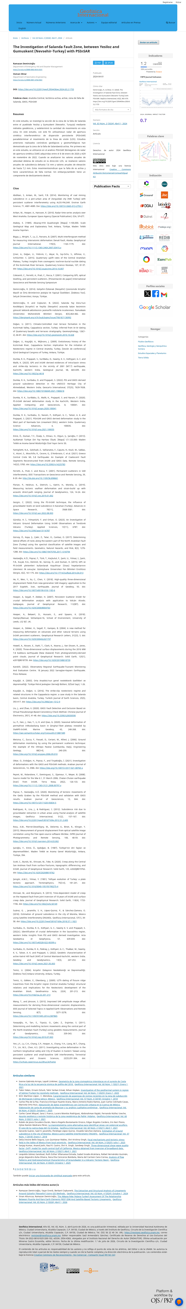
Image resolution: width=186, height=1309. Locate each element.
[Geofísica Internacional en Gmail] (164, 296)
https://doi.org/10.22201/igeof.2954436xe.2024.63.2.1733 (46, 89)
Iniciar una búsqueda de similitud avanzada (50, 1175)
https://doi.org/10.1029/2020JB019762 (35, 872)
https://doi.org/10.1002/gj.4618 (28, 373)
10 (30, 1169)
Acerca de (75, 22)
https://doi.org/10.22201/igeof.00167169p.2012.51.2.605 (40, 820)
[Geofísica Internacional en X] (147, 296)
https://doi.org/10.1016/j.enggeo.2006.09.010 (35, 754)
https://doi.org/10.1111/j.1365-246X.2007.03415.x (37, 247)
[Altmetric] (146, 259)
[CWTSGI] (155, 108)
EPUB (110, 62)
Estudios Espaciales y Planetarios (152, 353)
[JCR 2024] (152, 123)
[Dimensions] (164, 248)
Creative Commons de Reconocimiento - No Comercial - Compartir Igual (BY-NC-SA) (74, 1255)
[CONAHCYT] (146, 238)
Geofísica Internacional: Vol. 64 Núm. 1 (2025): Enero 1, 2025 (89, 1093)
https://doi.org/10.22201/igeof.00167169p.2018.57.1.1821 (49, 921)
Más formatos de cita (104, 109)
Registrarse (167, 2)
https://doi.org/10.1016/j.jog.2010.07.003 (33, 1037)
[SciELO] (164, 216)
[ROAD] (146, 270)
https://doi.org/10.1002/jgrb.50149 (40, 904)
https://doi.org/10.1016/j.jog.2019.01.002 (33, 495)
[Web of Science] (146, 184)
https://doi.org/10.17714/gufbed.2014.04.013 (61, 572)
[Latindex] (164, 206)
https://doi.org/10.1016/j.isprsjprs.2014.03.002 (36, 841)
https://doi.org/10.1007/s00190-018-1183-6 (34, 590)
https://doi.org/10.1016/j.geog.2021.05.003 (34, 963)
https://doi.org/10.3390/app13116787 (31, 530)
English (22, 28)
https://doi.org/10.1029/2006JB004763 (31, 607)
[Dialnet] (146, 216)
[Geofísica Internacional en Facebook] (155, 296)
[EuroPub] (164, 259)
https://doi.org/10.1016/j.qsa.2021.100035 (33, 429)
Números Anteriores (56, 22)
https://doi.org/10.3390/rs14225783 (47, 464)
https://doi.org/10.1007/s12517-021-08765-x (61, 768)
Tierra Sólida (143, 357)
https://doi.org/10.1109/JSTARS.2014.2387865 (35, 1016)
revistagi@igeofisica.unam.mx (46, 1235)
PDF (99, 62)
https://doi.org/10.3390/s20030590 (59, 715)
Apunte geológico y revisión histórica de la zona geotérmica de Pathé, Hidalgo (57, 1116)
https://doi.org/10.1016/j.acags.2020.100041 (34, 408)
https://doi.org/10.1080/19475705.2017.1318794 (46, 551)
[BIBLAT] (146, 227)
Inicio (19, 22)
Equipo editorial (109, 22)
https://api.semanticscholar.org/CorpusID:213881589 (39, 733)
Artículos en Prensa (130, 22)
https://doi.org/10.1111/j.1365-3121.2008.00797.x (37, 785)
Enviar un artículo (148, 42)
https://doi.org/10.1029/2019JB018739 (51, 660)
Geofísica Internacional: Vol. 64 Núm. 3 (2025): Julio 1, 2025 (96, 1142)
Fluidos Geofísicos (145, 341)
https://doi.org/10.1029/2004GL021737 (32, 639)
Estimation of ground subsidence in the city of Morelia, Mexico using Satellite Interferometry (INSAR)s (71, 1132)
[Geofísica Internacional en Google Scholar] (155, 316)
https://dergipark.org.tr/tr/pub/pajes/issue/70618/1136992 (42, 317)
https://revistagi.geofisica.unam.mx (142, 1232)
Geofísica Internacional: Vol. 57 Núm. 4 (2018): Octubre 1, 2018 (87, 1098)
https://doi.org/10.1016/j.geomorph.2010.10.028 (50, 335)
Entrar (178, 2)
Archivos (25, 38)
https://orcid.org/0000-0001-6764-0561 (27, 80)
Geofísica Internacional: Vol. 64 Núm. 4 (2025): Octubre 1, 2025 (69, 1161)
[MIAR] (146, 248)
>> (34, 1169)
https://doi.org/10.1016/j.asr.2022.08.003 (33, 513)
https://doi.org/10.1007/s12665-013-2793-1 (62, 206)
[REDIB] (164, 238)
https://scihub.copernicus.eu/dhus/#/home (34, 1061)
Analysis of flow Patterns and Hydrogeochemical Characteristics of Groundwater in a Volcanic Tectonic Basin (71, 1158)
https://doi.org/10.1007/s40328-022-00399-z (34, 942)
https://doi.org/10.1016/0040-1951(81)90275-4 (35, 886)
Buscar (171, 22)
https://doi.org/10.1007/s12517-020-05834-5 (34, 802)
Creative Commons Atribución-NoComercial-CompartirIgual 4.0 (112, 173)
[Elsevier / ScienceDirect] (164, 270)
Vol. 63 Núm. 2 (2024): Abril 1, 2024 (47, 38)
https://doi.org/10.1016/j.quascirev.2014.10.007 (40, 268)
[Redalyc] (164, 227)
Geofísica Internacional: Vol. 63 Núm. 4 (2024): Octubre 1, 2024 (97, 1193)
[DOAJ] (146, 206)
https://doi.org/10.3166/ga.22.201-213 (31, 995)
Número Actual (34, 22)
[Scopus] (164, 184)
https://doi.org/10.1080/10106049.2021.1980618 (40, 391)
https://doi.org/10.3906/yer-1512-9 (43, 701)
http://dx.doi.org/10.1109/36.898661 (40, 478)
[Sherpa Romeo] (164, 195)
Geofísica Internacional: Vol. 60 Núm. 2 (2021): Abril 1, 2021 (89, 1128)
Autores (91, 22)
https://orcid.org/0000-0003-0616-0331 (27, 70)
